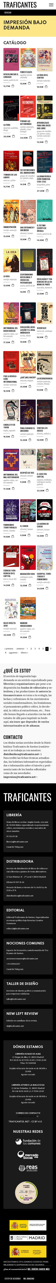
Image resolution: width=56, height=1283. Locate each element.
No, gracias (28, 1278)
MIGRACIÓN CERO (27, 574)
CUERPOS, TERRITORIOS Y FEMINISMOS (44, 576)
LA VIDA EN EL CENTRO (42, 76)
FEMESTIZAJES (26, 72)
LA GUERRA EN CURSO (43, 525)
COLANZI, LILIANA (43, 384)
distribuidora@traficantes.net (22, 754)
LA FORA (6, 124)
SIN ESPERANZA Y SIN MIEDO (27, 228)
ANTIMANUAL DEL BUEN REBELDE (10, 329)
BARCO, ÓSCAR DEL (9, 579)
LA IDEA (6, 276)
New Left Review (22, 1014)
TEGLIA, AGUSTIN (9, 430)
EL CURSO (24, 526)
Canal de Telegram (14, 847)
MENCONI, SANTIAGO (44, 331)
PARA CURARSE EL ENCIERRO (27, 429)
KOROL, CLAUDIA (9, 531)
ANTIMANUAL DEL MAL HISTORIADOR (11, 476)
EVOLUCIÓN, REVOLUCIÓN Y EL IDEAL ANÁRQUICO (28, 330)
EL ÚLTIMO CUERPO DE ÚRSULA (41, 228)
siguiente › (13, 653)
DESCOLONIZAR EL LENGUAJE (10, 75)
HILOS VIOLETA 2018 (9, 624)
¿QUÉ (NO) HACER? (28, 377)
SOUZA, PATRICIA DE (10, 80)
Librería (14, 815)
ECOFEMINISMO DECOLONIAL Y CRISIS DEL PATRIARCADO (26, 278)
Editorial (15, 910)
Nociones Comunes (25, 943)
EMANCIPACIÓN (9, 227)
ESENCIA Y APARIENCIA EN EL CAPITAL (9, 573)
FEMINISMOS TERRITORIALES (10, 526)
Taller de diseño (22, 984)
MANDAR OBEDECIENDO (26, 624)
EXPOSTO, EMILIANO (44, 480)
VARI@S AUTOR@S (43, 81)
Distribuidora (19, 861)
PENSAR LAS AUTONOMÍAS (25, 122)
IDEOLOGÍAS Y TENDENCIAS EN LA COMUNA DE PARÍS (45, 282)
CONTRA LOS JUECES (42, 429)
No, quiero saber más (39, 1269)
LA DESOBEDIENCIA (44, 378)
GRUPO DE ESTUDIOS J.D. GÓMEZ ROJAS (44, 132)
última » (24, 653)
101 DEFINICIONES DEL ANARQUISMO (27, 171)
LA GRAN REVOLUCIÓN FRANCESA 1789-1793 (44, 179)
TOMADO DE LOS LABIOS (10, 176)
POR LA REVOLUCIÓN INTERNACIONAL (10, 379)
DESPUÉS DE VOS (27, 472)
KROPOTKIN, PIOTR (43, 185)
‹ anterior (20, 649)
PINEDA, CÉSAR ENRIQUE (25, 130)
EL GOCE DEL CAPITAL (42, 475)
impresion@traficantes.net (20, 777)
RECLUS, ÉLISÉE (25, 336)
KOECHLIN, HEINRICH (44, 287)
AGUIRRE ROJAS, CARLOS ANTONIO (11, 335)
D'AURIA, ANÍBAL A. (44, 434)
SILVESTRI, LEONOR (26, 233)
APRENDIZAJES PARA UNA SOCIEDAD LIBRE (44, 125)
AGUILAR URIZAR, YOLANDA (26, 76)
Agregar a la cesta (13, 85)
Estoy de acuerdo (13, 1278)
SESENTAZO (41, 328)
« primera (8, 649)
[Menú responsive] (51, 5)
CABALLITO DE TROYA (9, 426)
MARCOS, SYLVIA (9, 180)
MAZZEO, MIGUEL (26, 380)
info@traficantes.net (28, 1116)
